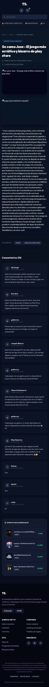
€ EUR (19, 611)
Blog (11, 35)
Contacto (5, 628)
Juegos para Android (12, 41)
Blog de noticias (8, 650)
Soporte (5, 642)
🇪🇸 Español (8, 611)
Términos (14, 676)
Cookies (35, 676)
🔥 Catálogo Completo (12, 23)
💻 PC (43, 23)
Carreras (5, 632)
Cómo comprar (32, 624)
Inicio (4, 35)
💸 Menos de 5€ (31, 23)
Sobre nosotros (8, 624)
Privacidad (25, 676)
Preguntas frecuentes (10, 646)
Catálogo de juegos (34, 628)
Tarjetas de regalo (33, 632)
